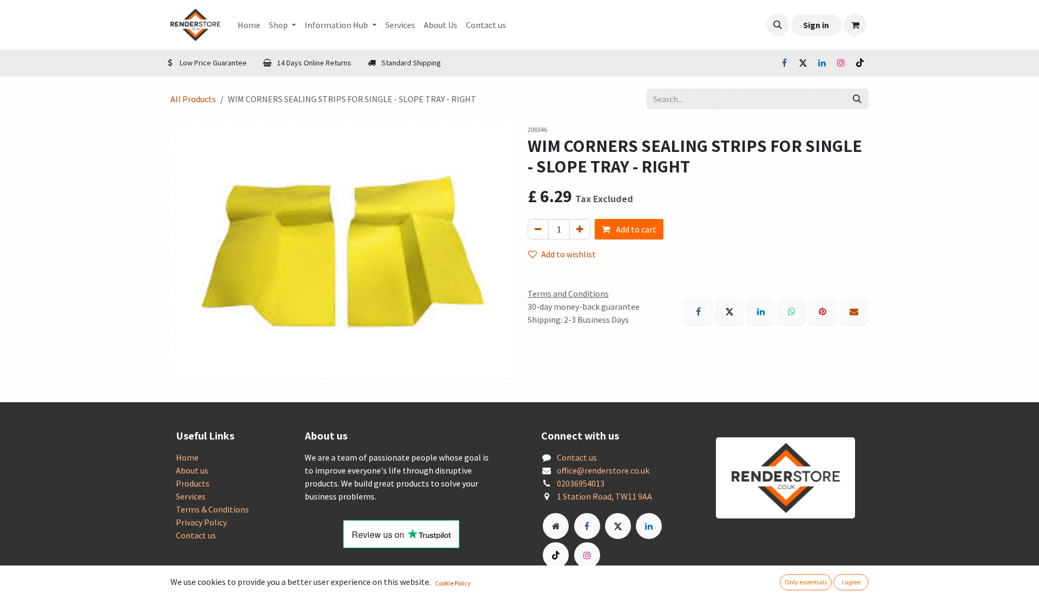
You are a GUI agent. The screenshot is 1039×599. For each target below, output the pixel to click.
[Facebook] (784, 62)
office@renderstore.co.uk (603, 470)
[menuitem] (249, 25)
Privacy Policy (201, 522)
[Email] (854, 311)
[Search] (857, 99)
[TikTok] (860, 62)
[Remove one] (538, 229)
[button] (777, 25)
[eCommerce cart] (855, 25)
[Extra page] (556, 526)
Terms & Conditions (212, 509)
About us (192, 470)
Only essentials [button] (806, 582)
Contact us (196, 535)
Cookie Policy (453, 583)
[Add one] (579, 229)
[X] (803, 62)
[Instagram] (841, 62)
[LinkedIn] (822, 62)
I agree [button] (851, 582)
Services (191, 496)
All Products (193, 99)
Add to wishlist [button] (568, 254)
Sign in (816, 24)
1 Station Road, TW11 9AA (604, 496)
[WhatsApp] (792, 311)
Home (187, 457)
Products (192, 483)
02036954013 (580, 483)
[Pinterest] (823, 311)
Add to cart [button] (635, 229)
